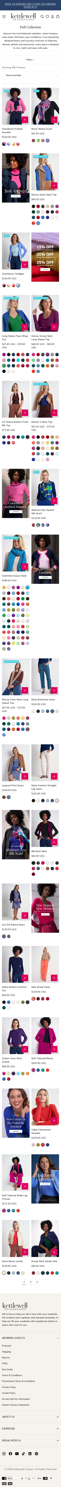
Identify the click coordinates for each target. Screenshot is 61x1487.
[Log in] (52, 16)
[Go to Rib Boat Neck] (45, 828)
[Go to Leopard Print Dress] (16, 762)
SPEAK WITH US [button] (11, 1440)
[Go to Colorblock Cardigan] (16, 250)
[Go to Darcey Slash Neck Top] (45, 171)
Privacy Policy (9, 1387)
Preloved (6, 1345)
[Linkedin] (30, 1454)
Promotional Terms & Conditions (18, 1381)
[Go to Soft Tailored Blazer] (45, 1035)
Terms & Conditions (12, 1375)
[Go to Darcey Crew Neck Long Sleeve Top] (16, 676)
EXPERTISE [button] (8, 1428)
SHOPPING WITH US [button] (13, 1338)
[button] (4, 17)
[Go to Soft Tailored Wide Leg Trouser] (16, 1172)
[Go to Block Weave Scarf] (45, 106)
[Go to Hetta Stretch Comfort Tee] (16, 964)
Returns (6, 1357)
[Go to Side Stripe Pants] (45, 964)
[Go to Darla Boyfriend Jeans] (45, 676)
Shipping (6, 1351)
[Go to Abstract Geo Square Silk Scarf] (45, 487)
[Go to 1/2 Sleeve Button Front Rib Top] (16, 399)
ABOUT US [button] (8, 1416)
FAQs (5, 1363)
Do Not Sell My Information (16, 1399)
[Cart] (58, 16)
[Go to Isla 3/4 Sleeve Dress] (16, 902)
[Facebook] (10, 1454)
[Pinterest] (36, 1454)
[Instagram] (4, 1454)
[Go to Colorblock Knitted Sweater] (16, 106)
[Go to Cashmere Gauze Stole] (16, 553)
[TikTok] (23, 1454)
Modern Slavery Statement (15, 1404)
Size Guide (7, 1369)
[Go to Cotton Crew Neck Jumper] (16, 1035)
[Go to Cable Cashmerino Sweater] (45, 1107)
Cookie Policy (8, 1393)
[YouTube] (17, 1454)
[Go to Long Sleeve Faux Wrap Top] (16, 313)
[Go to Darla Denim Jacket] (16, 1238)
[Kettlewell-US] (15, 1306)
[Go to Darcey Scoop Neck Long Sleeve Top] (45, 313)
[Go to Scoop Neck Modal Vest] (45, 1238)
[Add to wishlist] (47, 17)
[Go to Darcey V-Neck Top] (45, 399)
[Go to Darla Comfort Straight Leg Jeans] (45, 762)
